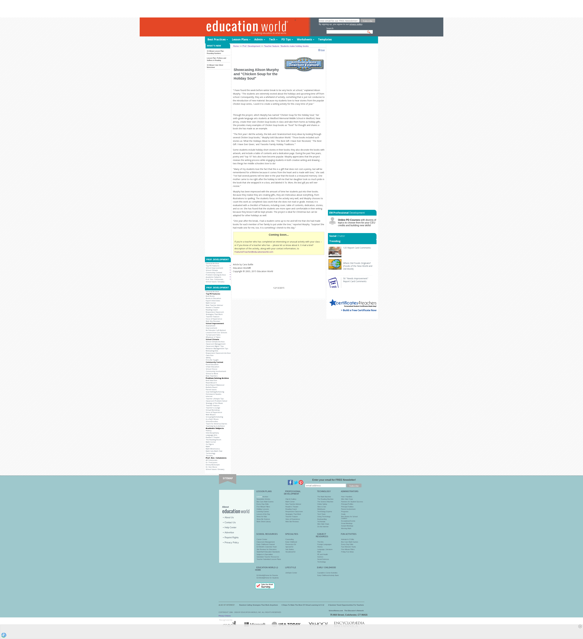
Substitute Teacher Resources (268, 557)
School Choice (211, 369)
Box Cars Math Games (265, 502)
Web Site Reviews (213, 321)
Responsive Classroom (215, 312)
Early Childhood (291, 542)
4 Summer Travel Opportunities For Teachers (346, 605)
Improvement (211, 328)
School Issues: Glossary (215, 281)
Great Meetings (347, 523)
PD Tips (286, 39)
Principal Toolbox (347, 507)
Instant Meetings (347, 526)
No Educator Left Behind (216, 330)
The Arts (209, 455)
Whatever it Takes (213, 337)
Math (208, 446)
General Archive (212, 263)
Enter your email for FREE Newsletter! (334, 480)
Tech (272, 39)
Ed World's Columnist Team (267, 547)
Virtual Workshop (213, 410)
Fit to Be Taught (212, 360)
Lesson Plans (240, 39)
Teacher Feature (212, 316)
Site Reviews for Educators (267, 549)
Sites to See (321, 507)
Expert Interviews (213, 300)
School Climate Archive (215, 341)
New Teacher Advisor (214, 305)
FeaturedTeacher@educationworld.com (253, 251)
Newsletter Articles (263, 499)
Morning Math (346, 528)
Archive (265, 497)
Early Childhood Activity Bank (328, 575)
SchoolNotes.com (336, 611)
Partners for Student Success (352, 502)
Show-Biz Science (263, 519)
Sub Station (289, 549)
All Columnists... (212, 460)
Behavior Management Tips (217, 348)
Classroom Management (215, 344)
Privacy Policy (232, 542)
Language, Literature (324, 549)
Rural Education (212, 364)
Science (320, 557)
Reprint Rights (232, 537)
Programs (344, 511)
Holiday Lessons (263, 509)
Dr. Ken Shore (211, 467)
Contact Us (230, 522)
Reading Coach (212, 310)
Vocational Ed (290, 552)
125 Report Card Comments (357, 247)
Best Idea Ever (211, 380)
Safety (208, 357)
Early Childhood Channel (266, 544)
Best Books (210, 296)
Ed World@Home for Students (268, 578)
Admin (258, 39)
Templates (325, 39)
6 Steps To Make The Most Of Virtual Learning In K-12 (303, 605)
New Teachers (211, 376)
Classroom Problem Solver (216, 401)
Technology (210, 453)
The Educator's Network (354, 611)
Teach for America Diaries (216, 424)
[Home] (250, 27)
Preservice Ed (290, 544)
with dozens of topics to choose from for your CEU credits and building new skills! (357, 223)
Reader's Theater (213, 307)
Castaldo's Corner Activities (327, 573)
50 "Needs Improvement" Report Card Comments (355, 280)
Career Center (262, 539)
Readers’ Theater (213, 437)
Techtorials (321, 521)
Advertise (229, 532)
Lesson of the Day (263, 514)
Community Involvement (216, 371)
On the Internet (322, 526)
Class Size (209, 355)
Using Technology (324, 516)
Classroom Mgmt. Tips (215, 346)
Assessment (210, 326)
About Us (229, 517)
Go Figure (210, 444)
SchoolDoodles (212, 421)
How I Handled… (347, 497)
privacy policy (355, 24)
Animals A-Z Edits (347, 539)
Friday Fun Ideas (347, 552)
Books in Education (213, 298)
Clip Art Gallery (290, 499)
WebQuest (321, 509)
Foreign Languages (324, 544)
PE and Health (322, 554)
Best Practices (216, 39)
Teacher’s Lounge (213, 408)
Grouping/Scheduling (214, 417)
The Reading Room (213, 439)
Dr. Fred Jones (211, 462)
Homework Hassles (213, 394)
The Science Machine (325, 502)
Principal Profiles (347, 504)
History (208, 430)
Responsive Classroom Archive (218, 353)
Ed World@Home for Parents (267, 575)
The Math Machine (324, 497)
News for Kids (262, 516)
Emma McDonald (213, 465)
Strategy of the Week (214, 403)
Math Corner (211, 303)
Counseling (289, 539)
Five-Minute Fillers (263, 507)
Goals (343, 514)
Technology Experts (324, 511)
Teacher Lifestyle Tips (215, 398)
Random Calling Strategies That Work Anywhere (258, 605)
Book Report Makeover (215, 385)
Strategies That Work (214, 314)
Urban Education (212, 367)
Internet (209, 396)
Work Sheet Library (264, 521)
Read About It (211, 382)
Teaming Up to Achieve (215, 426)
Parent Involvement (348, 509)
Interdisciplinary (212, 433)
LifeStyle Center (291, 573)
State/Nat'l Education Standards (268, 552)
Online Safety (322, 504)
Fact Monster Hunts (348, 547)
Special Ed (289, 547)
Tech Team (321, 514)
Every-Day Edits (263, 504)
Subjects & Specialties (265, 554)
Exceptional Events (348, 521)
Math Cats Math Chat (214, 451)
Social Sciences (323, 559)
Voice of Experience (214, 319)
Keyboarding (322, 519)
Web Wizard (210, 414)
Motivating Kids (212, 351)
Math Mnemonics (213, 449)
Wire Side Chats (323, 524)
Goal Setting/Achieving (215, 392)
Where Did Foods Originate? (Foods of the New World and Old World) (357, 266)
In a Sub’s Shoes (212, 419)
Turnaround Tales (213, 335)
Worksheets (304, 39)
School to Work (212, 373)
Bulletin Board (211, 387)
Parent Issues (211, 389)
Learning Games (263, 511)
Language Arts (211, 435)
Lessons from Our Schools (216, 332)
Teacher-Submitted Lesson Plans (269, 559)
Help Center (230, 527)
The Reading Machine (325, 499)
